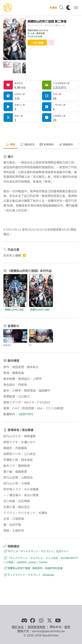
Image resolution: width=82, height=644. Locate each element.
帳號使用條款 (36, 627)
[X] (49, 620)
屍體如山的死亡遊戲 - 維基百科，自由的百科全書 (35, 568)
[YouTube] (58, 620)
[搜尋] (61, 7)
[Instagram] (41, 620)
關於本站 (18, 627)
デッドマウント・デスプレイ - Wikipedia (31, 574)
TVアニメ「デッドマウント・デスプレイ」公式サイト (38, 551)
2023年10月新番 (35, 36)
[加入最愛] (51, 42)
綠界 (67, 627)
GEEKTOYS (26, 414)
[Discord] (24, 620)
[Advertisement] (41, 130)
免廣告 (53, 7)
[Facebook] (32, 620)
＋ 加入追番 (37, 42)
